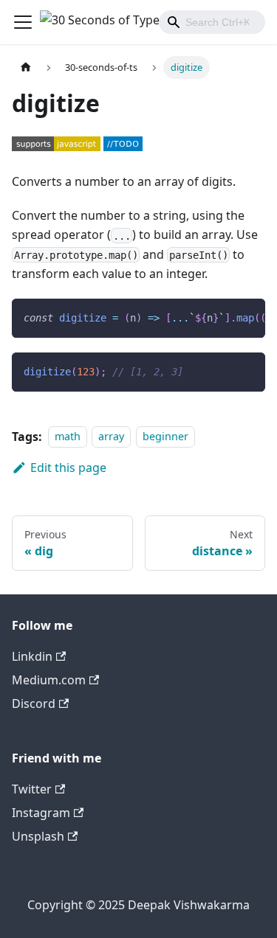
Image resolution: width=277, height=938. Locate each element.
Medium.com (49, 680)
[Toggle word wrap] (220, 317)
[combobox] (212, 22)
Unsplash (38, 836)
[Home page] (26, 67)
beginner (165, 437)
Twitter (32, 789)
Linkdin (32, 656)
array (111, 437)
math (68, 437)
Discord (33, 703)
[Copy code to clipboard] (247, 317)
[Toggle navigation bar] (23, 22)
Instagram (41, 813)
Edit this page (68, 467)
